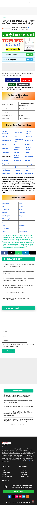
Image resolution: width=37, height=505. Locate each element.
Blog (4, 17)
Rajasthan (22, 212)
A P (3, 222)
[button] (29, 2)
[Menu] (34, 2)
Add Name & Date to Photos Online (14, 293)
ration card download (17, 239)
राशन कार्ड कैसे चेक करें (8, 247)
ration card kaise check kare (16, 242)
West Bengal (6, 219)
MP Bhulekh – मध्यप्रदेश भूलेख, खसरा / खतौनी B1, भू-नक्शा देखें (18, 407)
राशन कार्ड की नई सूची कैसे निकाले (25, 246)
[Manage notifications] (33, 501)
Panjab (21, 216)
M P (20, 222)
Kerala (21, 228)
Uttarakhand (23, 219)
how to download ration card (12, 235)
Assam (4, 231)
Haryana (21, 209)
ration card (6, 239)
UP (3, 206)
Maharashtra (23, 231)
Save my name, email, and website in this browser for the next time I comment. (18, 345)
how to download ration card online (23, 237)
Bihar (20, 203)
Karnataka (5, 203)
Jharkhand (5, 209)
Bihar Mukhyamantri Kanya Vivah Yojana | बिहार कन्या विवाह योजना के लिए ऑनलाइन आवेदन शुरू (18, 265)
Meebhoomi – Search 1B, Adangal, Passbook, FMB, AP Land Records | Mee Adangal (18, 286)
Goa (3, 225)
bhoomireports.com (20, 27)
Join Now (29, 54)
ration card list (29, 242)
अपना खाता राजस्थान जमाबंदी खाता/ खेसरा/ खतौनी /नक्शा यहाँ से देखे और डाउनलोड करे (18, 272)
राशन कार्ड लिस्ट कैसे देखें (19, 247)
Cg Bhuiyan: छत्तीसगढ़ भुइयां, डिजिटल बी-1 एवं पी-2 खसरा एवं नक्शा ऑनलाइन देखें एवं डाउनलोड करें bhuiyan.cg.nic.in (18, 279)
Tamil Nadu (5, 228)
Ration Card (22, 112)
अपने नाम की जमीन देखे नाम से (18, 197)
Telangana (22, 225)
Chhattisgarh (6, 216)
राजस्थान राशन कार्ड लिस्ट (12, 246)
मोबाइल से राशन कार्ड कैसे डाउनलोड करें (11, 244)
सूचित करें (30, 460)
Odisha (21, 206)
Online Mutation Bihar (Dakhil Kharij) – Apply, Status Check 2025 (17, 299)
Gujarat (4, 212)
